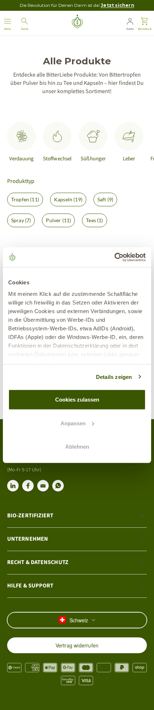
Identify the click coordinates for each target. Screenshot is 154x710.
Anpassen (73, 423)
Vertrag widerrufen (77, 645)
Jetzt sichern (117, 5)
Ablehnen (77, 447)
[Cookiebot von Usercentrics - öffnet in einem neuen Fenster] (114, 257)
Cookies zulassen (77, 400)
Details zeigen (114, 377)
